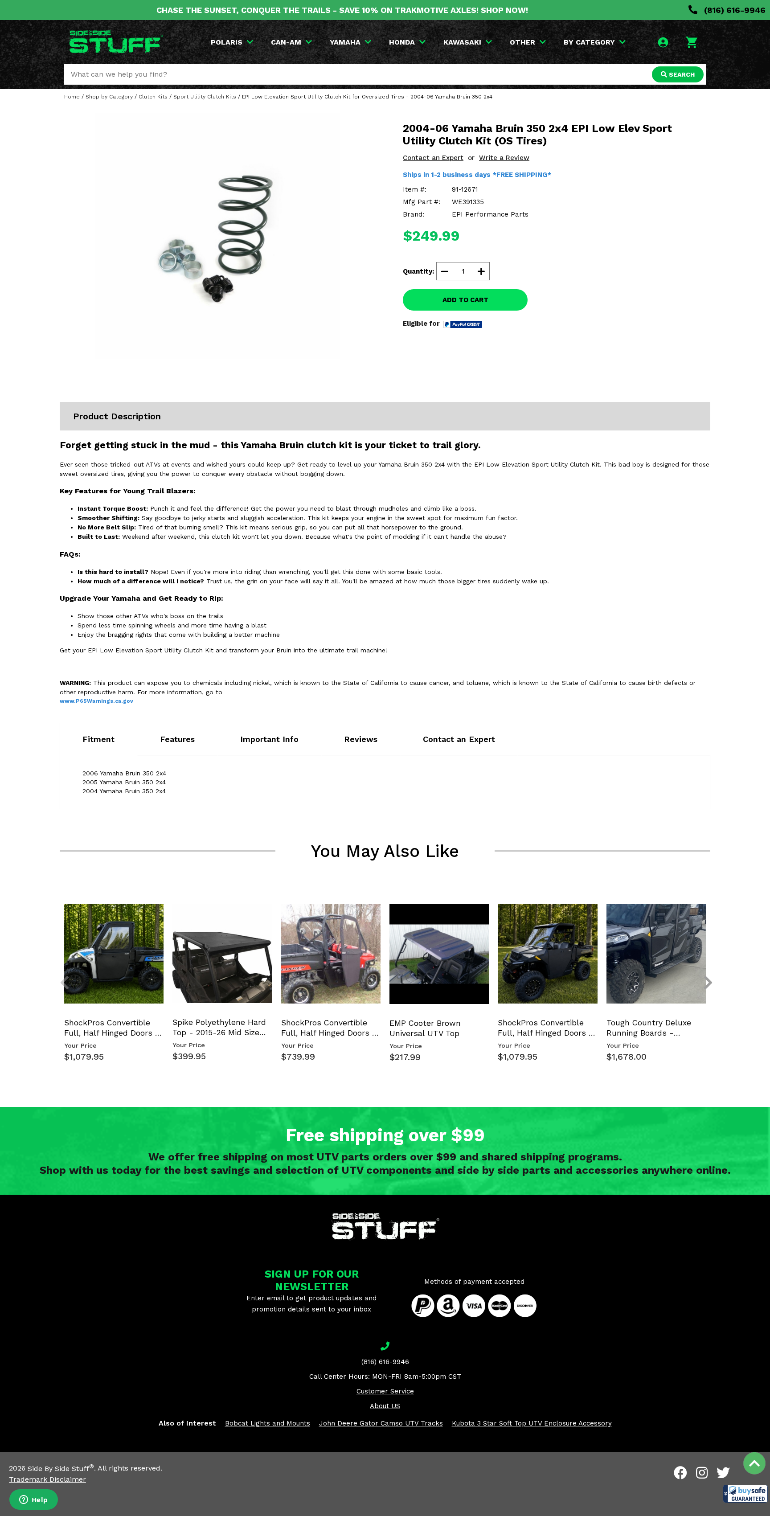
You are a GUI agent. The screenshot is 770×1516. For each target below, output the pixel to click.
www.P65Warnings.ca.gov (96, 701)
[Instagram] (702, 1473)
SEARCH (681, 74)
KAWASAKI (462, 42)
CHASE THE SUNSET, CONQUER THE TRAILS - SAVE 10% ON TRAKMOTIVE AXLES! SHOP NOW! (342, 10)
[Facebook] (680, 1473)
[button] (745, 1494)
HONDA (402, 42)
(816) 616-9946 (734, 10)
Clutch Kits (153, 97)
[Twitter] (723, 1473)
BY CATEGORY (589, 42)
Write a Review (504, 158)
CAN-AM (286, 42)
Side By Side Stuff (61, 1468)
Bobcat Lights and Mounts (267, 1423)
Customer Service (385, 1391)
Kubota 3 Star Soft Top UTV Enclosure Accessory (532, 1423)
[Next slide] (703, 918)
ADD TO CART (465, 300)
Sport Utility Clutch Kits (204, 97)
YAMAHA (345, 42)
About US (385, 1406)
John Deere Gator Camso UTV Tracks (381, 1423)
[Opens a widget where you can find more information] (33, 1500)
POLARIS (226, 42)
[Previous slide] (59, 918)
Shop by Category (109, 97)
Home (72, 97)
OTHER (522, 42)
